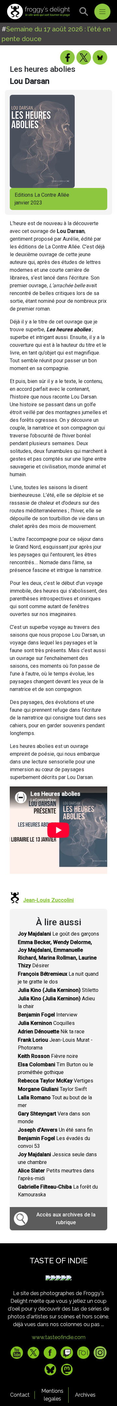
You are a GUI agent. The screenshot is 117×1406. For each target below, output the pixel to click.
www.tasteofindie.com (58, 1337)
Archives (85, 1395)
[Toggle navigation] (102, 12)
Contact (20, 1395)
